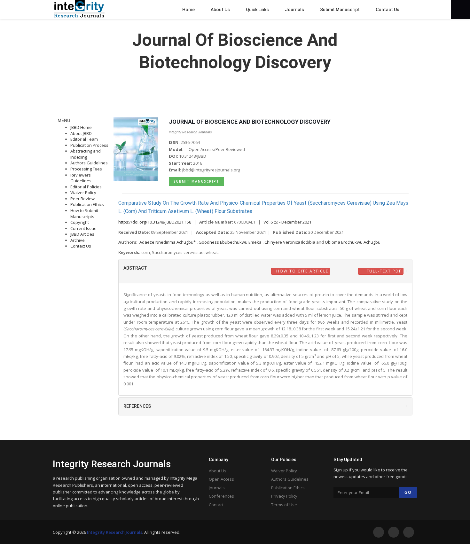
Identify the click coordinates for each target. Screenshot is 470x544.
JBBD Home (81, 127)
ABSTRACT (135, 268)
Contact (216, 505)
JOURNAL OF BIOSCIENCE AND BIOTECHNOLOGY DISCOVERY (250, 121)
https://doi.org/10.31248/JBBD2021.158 (154, 222)
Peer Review (82, 198)
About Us (217, 471)
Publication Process (89, 145)
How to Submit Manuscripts (84, 213)
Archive (77, 240)
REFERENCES (137, 406)
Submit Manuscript (196, 181)
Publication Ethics (87, 204)
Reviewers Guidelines (80, 178)
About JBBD (81, 133)
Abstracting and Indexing (85, 154)
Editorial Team (84, 139)
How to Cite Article (301, 271)
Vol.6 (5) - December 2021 (287, 222)
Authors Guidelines (89, 163)
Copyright (79, 222)
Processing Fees (86, 169)
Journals (217, 488)
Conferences (221, 496)
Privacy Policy (284, 496)
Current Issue (83, 228)
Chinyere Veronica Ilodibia (290, 242)
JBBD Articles (82, 234)
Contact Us (80, 246)
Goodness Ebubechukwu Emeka (230, 242)
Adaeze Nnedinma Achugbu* (168, 242)
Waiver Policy (83, 192)
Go (408, 492)
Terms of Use (284, 505)
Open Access (221, 479)
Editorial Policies (86, 187)
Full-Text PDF (383, 271)
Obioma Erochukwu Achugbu (352, 242)
